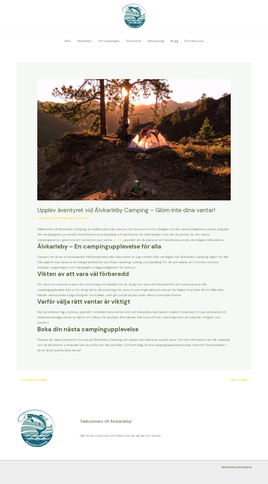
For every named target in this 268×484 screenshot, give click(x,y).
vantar (117, 240)
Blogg (174, 41)
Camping (45, 218)
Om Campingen (109, 41)
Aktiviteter (133, 41)
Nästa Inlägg (240, 380)
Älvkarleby (84, 41)
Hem (68, 41)
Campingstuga (63, 218)
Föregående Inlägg (32, 380)
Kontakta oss (194, 41)
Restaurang (156, 41)
